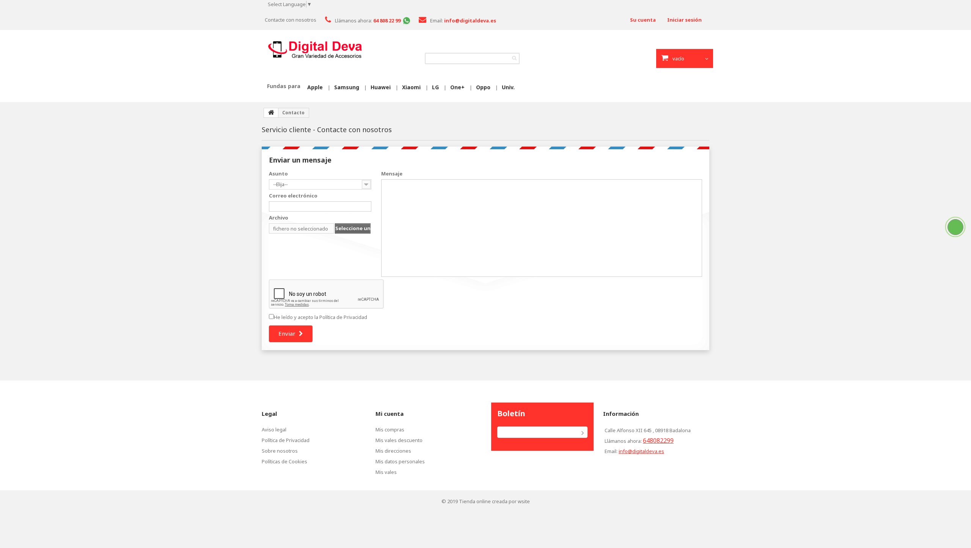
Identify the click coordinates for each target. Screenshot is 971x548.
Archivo (278, 217)
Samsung (346, 87)
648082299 (658, 440)
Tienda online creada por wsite (494, 501)
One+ (457, 87)
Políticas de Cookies (284, 461)
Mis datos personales (400, 461)
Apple (315, 87)
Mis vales (386, 472)
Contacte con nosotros (290, 19)
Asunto (278, 173)
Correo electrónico (293, 195)
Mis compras (390, 429)
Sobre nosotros (280, 451)
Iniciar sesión (684, 19)
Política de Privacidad (343, 317)
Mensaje (391, 173)
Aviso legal (274, 429)
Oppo (483, 87)
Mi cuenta (390, 413)
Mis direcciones (393, 451)
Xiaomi (411, 87)
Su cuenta (643, 19)
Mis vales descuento (399, 440)
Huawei (381, 87)
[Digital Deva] (315, 50)
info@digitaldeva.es (641, 451)
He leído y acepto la (320, 317)
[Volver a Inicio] (271, 112)
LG (435, 87)
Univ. (508, 87)
